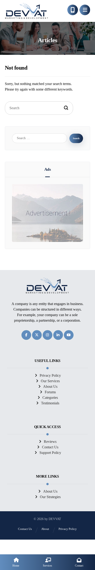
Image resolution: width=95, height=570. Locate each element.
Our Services (50, 381)
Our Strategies (50, 497)
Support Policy (50, 453)
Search (76, 138)
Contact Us (50, 447)
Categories (50, 398)
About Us (50, 386)
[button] (85, 10)
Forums (50, 392)
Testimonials (50, 403)
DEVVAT (55, 519)
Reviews (50, 442)
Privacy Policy (50, 375)
